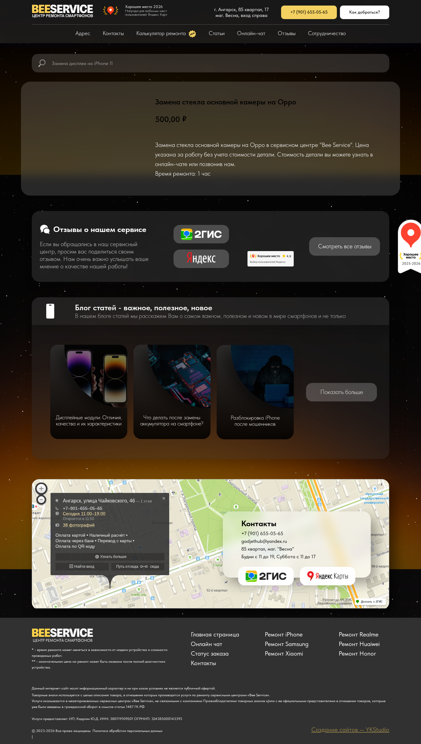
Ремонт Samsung (287, 644)
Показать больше (341, 392)
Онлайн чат (206, 644)
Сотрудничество (327, 33)
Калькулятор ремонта (161, 33)
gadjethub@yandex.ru (264, 541)
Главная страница (215, 634)
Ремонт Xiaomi (284, 653)
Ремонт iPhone (284, 634)
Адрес (83, 33)
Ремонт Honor (357, 653)
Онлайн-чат (251, 33)
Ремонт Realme (358, 634)
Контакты (113, 33)
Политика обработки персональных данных (127, 731)
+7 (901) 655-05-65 (262, 533)
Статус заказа (210, 653)
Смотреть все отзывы (344, 246)
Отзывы (287, 33)
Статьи (217, 33)
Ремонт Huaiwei (359, 644)
